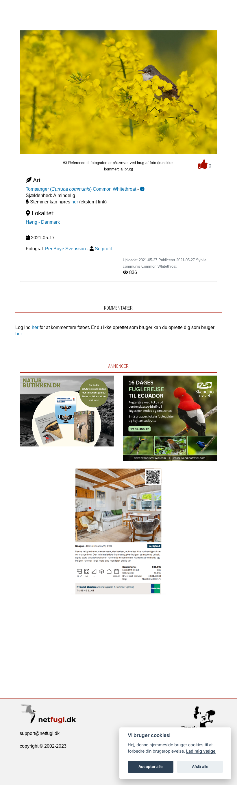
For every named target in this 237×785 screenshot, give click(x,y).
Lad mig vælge (201, 751)
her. (19, 333)
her (74, 201)
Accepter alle (150, 766)
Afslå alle (200, 766)
